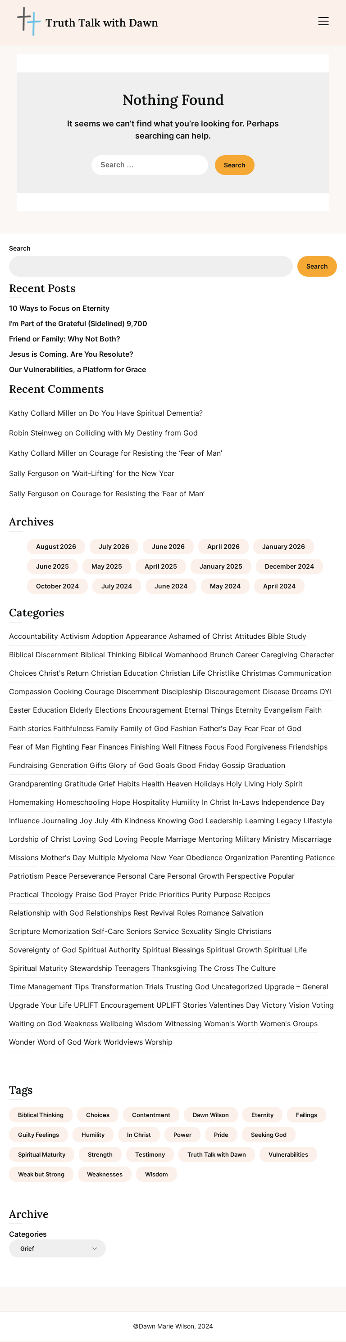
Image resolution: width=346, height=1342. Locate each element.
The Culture (256, 968)
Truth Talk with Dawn (102, 23)
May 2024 (225, 586)
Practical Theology (41, 894)
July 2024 (116, 586)
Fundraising (28, 765)
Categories (28, 1234)
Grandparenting (35, 783)
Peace (56, 875)
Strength (100, 1154)
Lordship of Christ (40, 839)
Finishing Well (153, 746)
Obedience (204, 857)
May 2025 (106, 566)
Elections (110, 709)
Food (235, 746)
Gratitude (80, 783)
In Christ (216, 802)
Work (92, 1041)
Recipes (257, 894)
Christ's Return (64, 673)
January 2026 (283, 546)
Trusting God (187, 986)
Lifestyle (318, 820)
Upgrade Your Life (40, 1005)
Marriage (181, 839)
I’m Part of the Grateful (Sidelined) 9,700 (78, 323)
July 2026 (114, 546)
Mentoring (215, 839)
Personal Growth (195, 875)
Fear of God (281, 728)
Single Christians (242, 931)
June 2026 (168, 546)
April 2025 (161, 566)
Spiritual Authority (109, 949)
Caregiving (279, 654)
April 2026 (223, 546)
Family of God (144, 728)
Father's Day (220, 728)
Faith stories (30, 728)
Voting (323, 1005)
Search (20, 248)
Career (247, 654)
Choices (22, 673)
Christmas (258, 673)
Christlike (223, 673)
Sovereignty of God (42, 949)
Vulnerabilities (288, 1154)
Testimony (150, 1154)
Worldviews (123, 1041)
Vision (299, 1005)
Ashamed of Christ (200, 636)
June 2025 (52, 566)
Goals (165, 765)
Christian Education (124, 673)
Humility (186, 802)
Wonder (22, 1041)
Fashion (184, 728)
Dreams (304, 691)
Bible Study (287, 636)
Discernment (137, 691)
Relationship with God (46, 912)
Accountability (33, 636)
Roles (186, 912)
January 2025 (221, 566)
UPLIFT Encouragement (114, 1005)
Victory (274, 1005)
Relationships (108, 912)
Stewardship (91, 968)
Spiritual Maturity (38, 968)
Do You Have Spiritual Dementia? (146, 412)
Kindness (139, 820)
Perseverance (92, 875)
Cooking (68, 691)
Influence (24, 820)
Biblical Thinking (108, 654)
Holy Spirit (285, 783)
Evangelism (283, 709)
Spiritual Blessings (173, 949)
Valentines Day (234, 1005)
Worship (159, 1041)
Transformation (117, 986)
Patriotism (26, 875)
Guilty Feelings (38, 1134)
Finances (113, 746)
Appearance (146, 636)
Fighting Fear (74, 746)
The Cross (216, 968)
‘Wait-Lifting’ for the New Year (123, 473)
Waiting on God (35, 1023)
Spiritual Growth (234, 949)
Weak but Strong (41, 1174)
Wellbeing (116, 1023)
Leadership (224, 820)
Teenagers (132, 968)
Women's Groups (289, 1023)
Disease (276, 691)
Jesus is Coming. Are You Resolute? (71, 354)
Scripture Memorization (49, 931)
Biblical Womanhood (173, 654)
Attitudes (250, 636)
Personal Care (141, 875)
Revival (162, 912)
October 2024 (57, 586)
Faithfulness (73, 728)
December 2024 (289, 566)
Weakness (81, 1023)
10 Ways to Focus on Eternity (59, 308)
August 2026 (56, 546)
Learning (259, 820)
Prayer (126, 894)
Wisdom (149, 1023)
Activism (75, 636)
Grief (107, 783)
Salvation (247, 912)
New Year (167, 857)
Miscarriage (312, 839)
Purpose (227, 894)
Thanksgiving (174, 968)
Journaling (59, 820)
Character (317, 654)
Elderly (81, 709)
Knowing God (180, 820)
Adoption (107, 636)
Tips (81, 986)
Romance (213, 912)
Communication (305, 673)
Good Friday (198, 765)
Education (50, 709)
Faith (313, 709)
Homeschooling (82, 802)
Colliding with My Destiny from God (136, 432)
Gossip (233, 765)
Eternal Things (208, 709)
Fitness (190, 746)
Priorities (174, 894)
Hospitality (150, 802)
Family (107, 728)
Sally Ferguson (34, 473)
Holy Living (245, 783)
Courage (99, 691)
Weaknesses (105, 1174)
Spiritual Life (285, 949)
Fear (251, 728)
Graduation (266, 765)
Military (247, 839)
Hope (121, 802)
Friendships (308, 746)
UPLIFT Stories (181, 1005)
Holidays (209, 783)
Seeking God (269, 1134)
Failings (306, 1114)
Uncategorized (237, 986)
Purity (201, 894)
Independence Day (293, 802)
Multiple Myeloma (118, 857)
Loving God (93, 839)
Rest (140, 912)
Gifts (98, 765)
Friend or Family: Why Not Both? (64, 338)
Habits (129, 783)
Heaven (179, 783)
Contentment (151, 1114)
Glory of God (131, 765)
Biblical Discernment (43, 654)
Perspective (246, 875)
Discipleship (181, 691)
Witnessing (183, 1023)
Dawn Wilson (211, 1114)
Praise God (94, 894)
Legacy (289, 820)
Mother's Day (63, 857)
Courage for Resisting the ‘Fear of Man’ (155, 453)
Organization (247, 857)
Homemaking (31, 802)
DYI (326, 691)
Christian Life (182, 673)
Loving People (139, 839)
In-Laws (245, 802)
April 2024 (279, 586)
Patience (320, 857)
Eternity (248, 709)
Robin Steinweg (35, 432)
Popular (282, 875)
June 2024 (171, 586)
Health (153, 783)
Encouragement (155, 709)
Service (166, 931)
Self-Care (107, 931)
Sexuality (196, 931)
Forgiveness (266, 746)
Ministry (276, 839)
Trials (154, 986)
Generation (68, 765)
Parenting (287, 857)
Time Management (40, 986)
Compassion (30, 691)
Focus (214, 746)
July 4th (108, 820)
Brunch (221, 654)
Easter (20, 709)
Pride (148, 894)
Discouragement (232, 691)
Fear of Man (29, 746)
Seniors (138, 931)
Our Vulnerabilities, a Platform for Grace (77, 369)
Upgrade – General (296, 986)
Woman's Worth (231, 1023)
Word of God (59, 1041)
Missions (23, 857)
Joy (86, 820)
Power (182, 1134)
